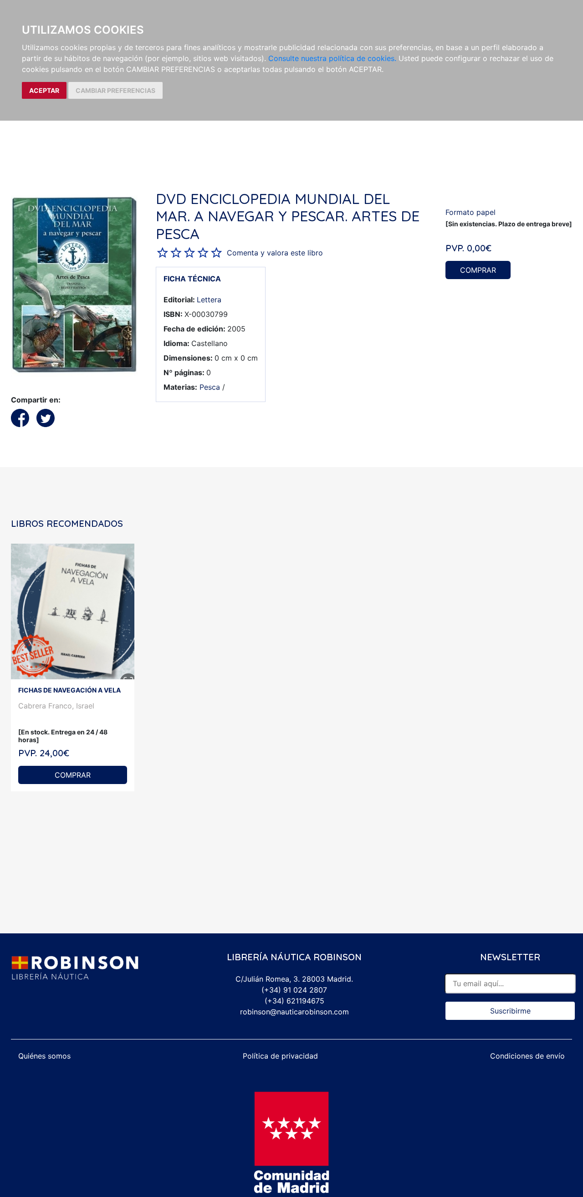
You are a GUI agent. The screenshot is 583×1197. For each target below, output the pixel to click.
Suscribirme (510, 1010)
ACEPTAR (44, 90)
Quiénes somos (44, 1055)
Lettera (209, 299)
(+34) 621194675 (294, 1000)
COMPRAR (478, 270)
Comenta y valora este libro (275, 252)
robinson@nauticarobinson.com (294, 1011)
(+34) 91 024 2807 (294, 989)
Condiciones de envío (527, 1055)
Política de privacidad (280, 1055)
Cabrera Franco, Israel (56, 705)
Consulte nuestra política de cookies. (332, 58)
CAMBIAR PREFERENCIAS (115, 90)
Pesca (209, 387)
